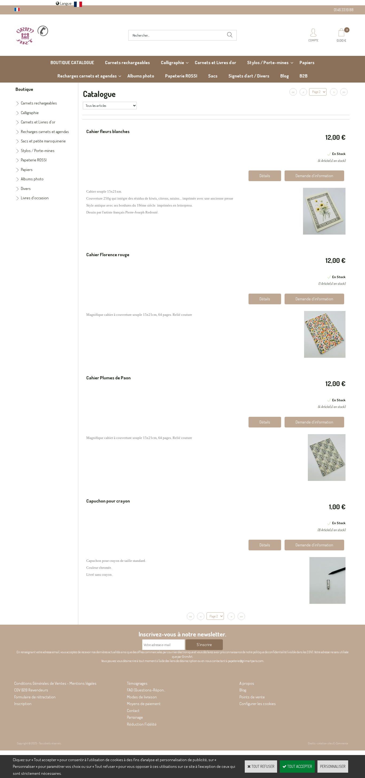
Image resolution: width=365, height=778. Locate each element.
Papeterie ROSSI (181, 76)
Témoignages (137, 683)
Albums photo (140, 76)
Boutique (24, 89)
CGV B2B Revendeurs (31, 690)
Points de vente (252, 696)
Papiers (307, 62)
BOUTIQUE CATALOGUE (72, 62)
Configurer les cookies (257, 703)
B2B (304, 76)
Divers (26, 188)
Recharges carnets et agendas (87, 76)
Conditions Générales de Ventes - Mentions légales (55, 683)
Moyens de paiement (144, 703)
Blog (284, 76)
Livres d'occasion (35, 197)
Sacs (213, 76)
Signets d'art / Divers (248, 76)
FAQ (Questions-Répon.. (146, 690)
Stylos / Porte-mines (268, 62)
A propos (246, 683)
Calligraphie (172, 62)
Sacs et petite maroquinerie (43, 140)
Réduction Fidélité (142, 724)
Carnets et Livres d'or (215, 62)
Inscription (23, 703)
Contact (133, 710)
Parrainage (135, 717)
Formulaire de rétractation (35, 696)
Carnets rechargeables (127, 62)
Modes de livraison (142, 696)
